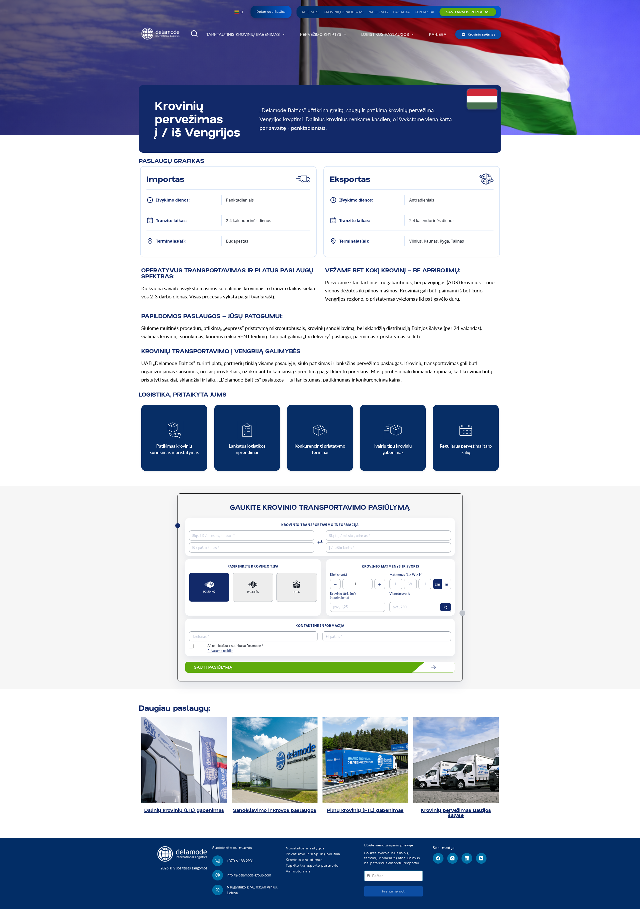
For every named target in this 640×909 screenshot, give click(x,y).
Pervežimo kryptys (320, 34)
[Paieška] (194, 33)
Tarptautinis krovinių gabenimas (243, 34)
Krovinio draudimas (304, 859)
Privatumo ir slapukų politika (313, 854)
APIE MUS (310, 12)
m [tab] (446, 584)
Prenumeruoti (393, 891)
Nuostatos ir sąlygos (305, 848)
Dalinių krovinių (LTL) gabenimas (184, 810)
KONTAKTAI (424, 12)
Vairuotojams (298, 871)
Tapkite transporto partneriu (312, 865)
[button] (239, 12)
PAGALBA (401, 12)
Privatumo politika (220, 651)
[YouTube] (481, 858)
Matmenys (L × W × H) (406, 575)
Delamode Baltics (271, 12)
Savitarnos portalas (468, 12)
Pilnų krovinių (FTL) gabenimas (365, 810)
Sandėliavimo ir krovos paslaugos (274, 810)
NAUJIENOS (378, 12)
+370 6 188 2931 (240, 861)
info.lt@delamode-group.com (249, 875)
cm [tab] (437, 584)
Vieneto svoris (400, 594)
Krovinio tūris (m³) (343, 596)
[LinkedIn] (467, 858)
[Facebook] (438, 858)
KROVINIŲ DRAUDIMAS (344, 12)
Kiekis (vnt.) (338, 575)
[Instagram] (452, 858)
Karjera (437, 34)
